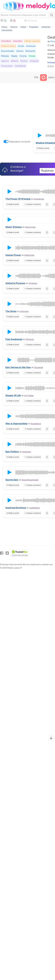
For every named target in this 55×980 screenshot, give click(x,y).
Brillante (14, 60)
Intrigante (34, 60)
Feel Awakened (13, 339)
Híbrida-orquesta (32, 41)
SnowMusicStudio (30, 479)
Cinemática (6, 41)
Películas (5, 55)
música (4, 27)
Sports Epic (11, 479)
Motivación (30, 50)
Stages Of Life (13, 395)
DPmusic (30, 339)
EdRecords (29, 255)
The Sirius (10, 311)
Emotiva (24, 60)
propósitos (33, 27)
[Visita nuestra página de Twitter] (7, 553)
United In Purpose (15, 283)
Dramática (17, 41)
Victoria (23, 55)
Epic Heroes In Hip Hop (18, 367)
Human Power (13, 255)
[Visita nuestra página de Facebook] (1, 553)
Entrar (32, 20)
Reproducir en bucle (19, 141)
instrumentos (6, 30)
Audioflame (34, 507)
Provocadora (7, 65)
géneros (13, 27)
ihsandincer (39, 199)
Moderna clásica (8, 45)
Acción (21, 45)
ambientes (45, 27)
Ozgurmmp (30, 227)
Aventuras (30, 45)
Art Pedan (29, 395)
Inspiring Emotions (15, 507)
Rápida (14, 55)
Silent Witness (13, 227)
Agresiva (5, 60)
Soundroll (38, 367)
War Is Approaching (16, 423)
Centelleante (20, 65)
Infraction (32, 283)
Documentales (7, 50)
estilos (23, 27)
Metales (32, 55)
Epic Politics (12, 451)
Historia (19, 50)
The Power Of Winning (17, 198)
